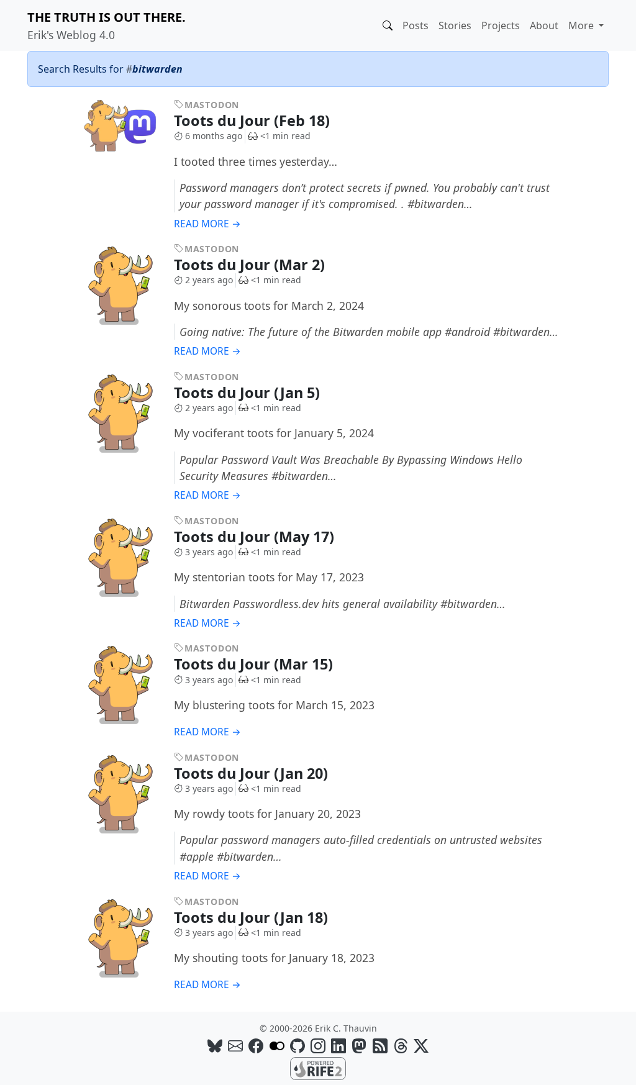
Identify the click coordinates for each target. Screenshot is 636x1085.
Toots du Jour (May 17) (256, 537)
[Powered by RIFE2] (318, 1067)
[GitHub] (297, 1045)
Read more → (207, 223)
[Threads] (400, 1045)
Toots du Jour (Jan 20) (253, 773)
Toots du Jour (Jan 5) (249, 392)
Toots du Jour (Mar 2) (251, 265)
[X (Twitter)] (421, 1045)
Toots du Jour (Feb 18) (254, 120)
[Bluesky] (214, 1045)
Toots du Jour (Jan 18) (253, 917)
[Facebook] (255, 1045)
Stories (454, 25)
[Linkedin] (338, 1045)
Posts (415, 25)
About (544, 25)
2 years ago (209, 280)
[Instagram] (318, 1045)
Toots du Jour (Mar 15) (255, 664)
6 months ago (213, 136)
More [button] (582, 25)
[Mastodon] (359, 1045)
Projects (500, 25)
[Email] (235, 1045)
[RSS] (380, 1045)
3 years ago (209, 552)
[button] (388, 25)
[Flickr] (277, 1045)
